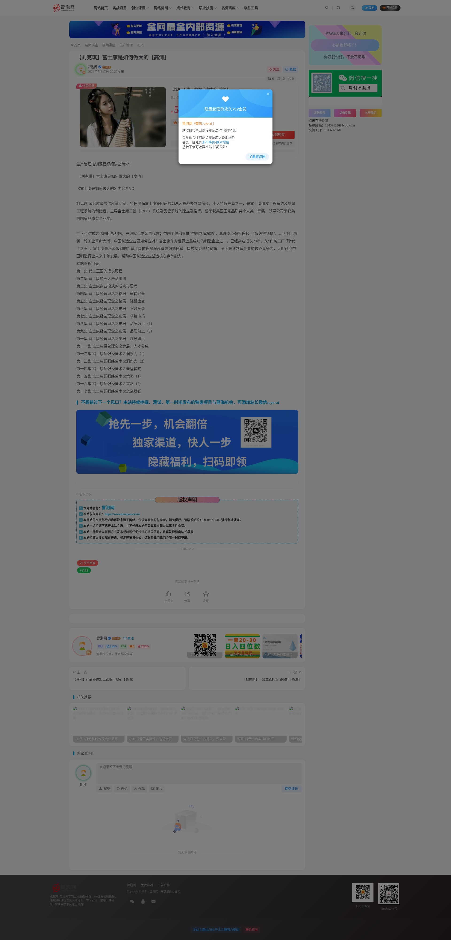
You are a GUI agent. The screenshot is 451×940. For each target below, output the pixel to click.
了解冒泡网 (257, 156)
